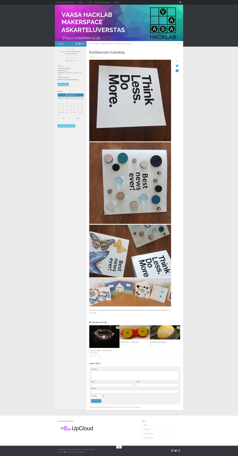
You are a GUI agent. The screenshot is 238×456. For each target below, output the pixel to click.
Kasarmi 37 (66, 77)
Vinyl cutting (126, 44)
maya (92, 57)
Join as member (63, 84)
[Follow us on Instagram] (82, 44)
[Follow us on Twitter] (79, 44)
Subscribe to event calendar (66, 126)
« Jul (63, 118)
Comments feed (148, 433)
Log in (145, 425)
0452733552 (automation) (71, 79)
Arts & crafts (94, 44)
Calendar (116, 2)
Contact (89, 2)
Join (62, 66)
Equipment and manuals (102, 2)
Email (139, 382)
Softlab (117, 44)
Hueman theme (80, 452)
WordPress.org (148, 438)
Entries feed (147, 429)
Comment (94, 369)
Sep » (78, 118)
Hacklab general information (65, 2)
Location (80, 2)
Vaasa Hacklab (66, 68)
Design (110, 44)
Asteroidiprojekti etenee (158, 342)
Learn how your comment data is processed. (127, 407)
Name (93, 382)
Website (93, 388)
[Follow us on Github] (76, 44)
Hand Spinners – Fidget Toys (129, 342)
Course (103, 44)
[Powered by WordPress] (64, 452)
